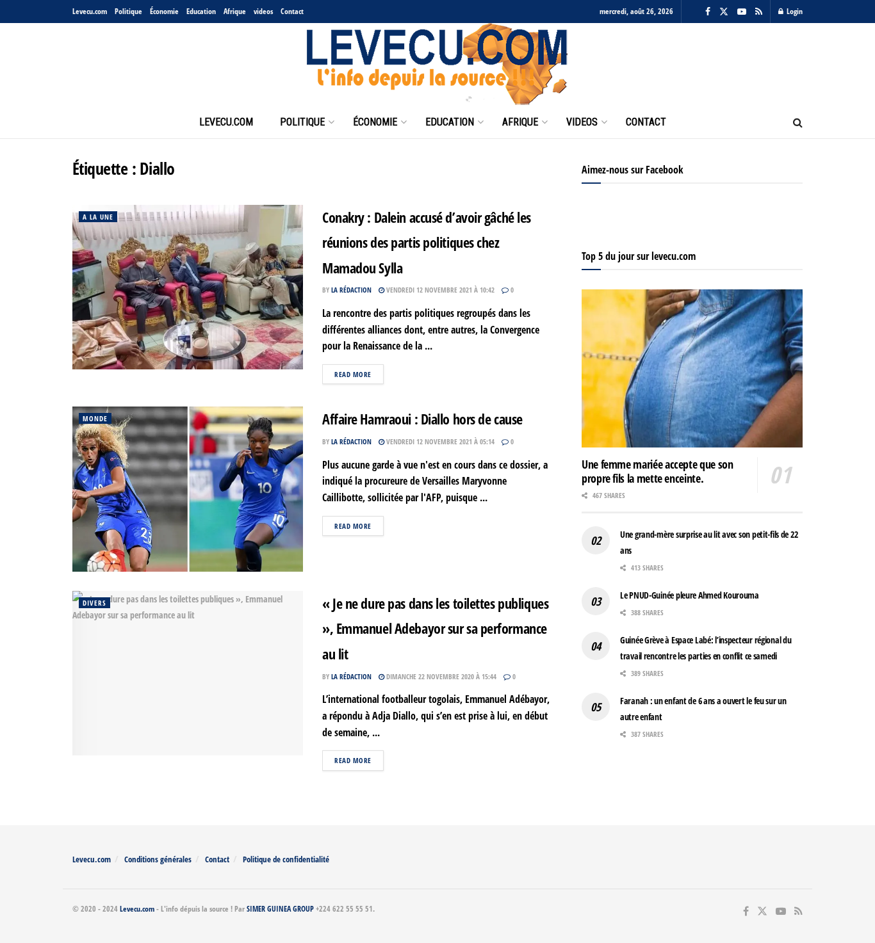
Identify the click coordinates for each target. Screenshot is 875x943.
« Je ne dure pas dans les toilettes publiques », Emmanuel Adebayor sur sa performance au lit (435, 628)
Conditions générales (158, 859)
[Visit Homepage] (437, 64)
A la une (98, 217)
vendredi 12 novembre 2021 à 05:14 (439, 441)
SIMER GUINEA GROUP (280, 908)
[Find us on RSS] (758, 12)
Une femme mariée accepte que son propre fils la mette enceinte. (657, 471)
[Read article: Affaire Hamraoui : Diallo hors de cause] (187, 489)
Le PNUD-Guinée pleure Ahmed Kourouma (689, 595)
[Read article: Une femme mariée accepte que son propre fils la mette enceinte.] (692, 368)
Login (794, 11)
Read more (359, 374)
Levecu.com (89, 11)
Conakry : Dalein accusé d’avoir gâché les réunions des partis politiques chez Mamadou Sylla (426, 242)
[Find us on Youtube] (741, 12)
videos (263, 11)
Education (201, 11)
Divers (94, 603)
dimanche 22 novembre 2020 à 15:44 (440, 676)
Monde (95, 418)
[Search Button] (798, 122)
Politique (128, 11)
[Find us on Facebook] (707, 12)
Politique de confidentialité (286, 859)
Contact (292, 11)
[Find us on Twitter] (723, 12)
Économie (164, 11)
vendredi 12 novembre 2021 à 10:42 (439, 289)
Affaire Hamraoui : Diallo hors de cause (422, 418)
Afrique (235, 11)
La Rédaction (351, 289)
